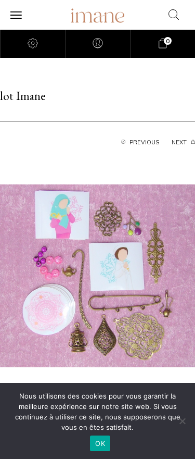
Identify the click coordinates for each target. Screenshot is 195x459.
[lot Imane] (97, 274)
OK (100, 443)
